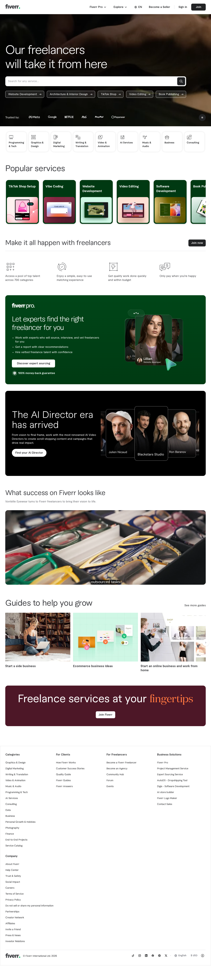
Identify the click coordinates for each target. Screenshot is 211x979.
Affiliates (10, 923)
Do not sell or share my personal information (29, 906)
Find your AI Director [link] (29, 453)
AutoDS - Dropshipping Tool (172, 780)
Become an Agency (116, 769)
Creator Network (14, 918)
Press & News (13, 935)
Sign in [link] (183, 7)
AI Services (11, 798)
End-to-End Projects (16, 840)
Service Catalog (13, 846)
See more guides (195, 605)
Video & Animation (15, 780)
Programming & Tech (16, 792)
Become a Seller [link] (159, 7)
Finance (9, 834)
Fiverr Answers (64, 786)
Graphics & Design (15, 763)
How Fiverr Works (66, 763)
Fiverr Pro (162, 763)
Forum (109, 780)
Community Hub (115, 774)
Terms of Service (14, 894)
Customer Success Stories (70, 769)
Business (10, 816)
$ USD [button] (194, 955)
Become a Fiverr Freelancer (121, 763)
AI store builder (165, 792)
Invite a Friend (13, 929)
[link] (24, 94)
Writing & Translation (16, 774)
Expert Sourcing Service (170, 774)
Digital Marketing (14, 769)
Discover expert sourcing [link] (33, 363)
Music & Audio (13, 786)
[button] (98, 7)
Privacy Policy (13, 900)
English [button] (182, 955)
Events (110, 786)
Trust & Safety (13, 876)
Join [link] (198, 7)
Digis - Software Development (173, 786)
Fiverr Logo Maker (167, 798)
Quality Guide (63, 774)
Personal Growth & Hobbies (20, 822)
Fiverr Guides (63, 780)
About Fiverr (12, 864)
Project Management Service (172, 769)
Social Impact (12, 882)
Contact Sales (164, 804)
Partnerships (12, 912)
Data (8, 810)
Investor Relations (15, 941)
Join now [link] (197, 243)
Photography (12, 828)
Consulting (11, 804)
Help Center (12, 870)
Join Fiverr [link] (105, 714)
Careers (9, 888)
